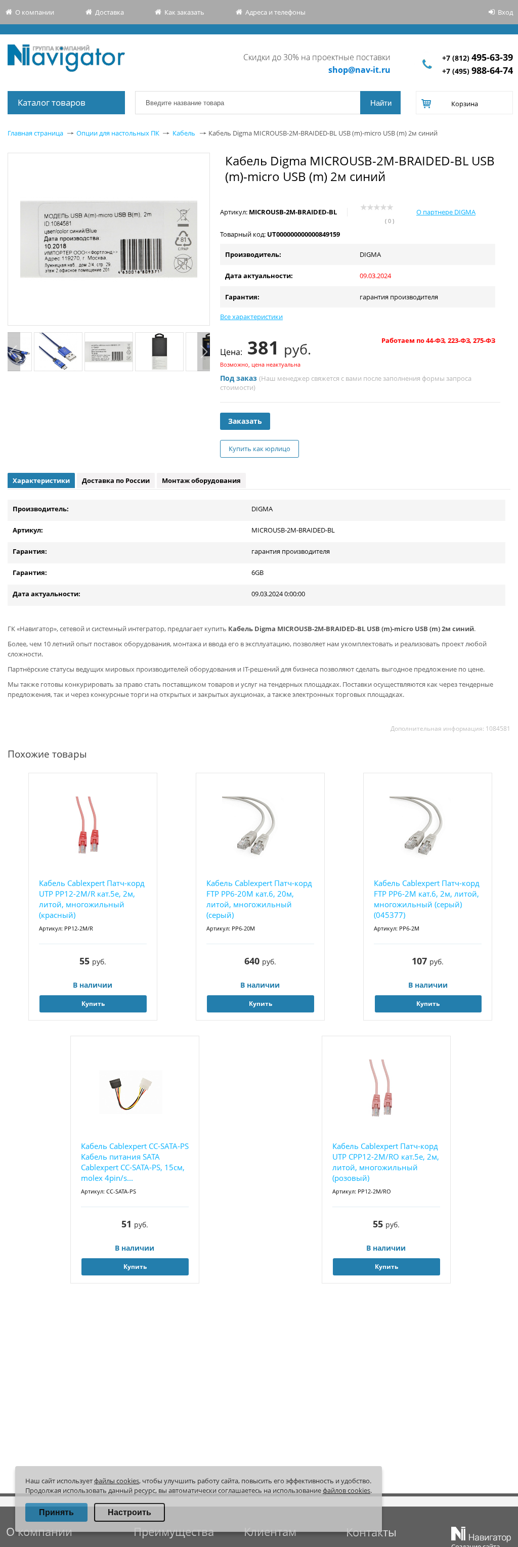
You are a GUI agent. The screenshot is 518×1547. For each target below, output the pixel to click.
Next (203, 351)
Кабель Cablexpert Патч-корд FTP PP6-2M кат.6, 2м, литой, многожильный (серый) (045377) (427, 899)
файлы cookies (116, 1480)
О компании (34, 12)
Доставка (109, 12)
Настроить (129, 1512)
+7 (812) (477, 58)
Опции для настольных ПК (117, 133)
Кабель (183, 133)
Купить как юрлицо (259, 448)
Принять (56, 1512)
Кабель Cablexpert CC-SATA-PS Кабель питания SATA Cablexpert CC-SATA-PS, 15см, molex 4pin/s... (135, 1162)
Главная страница (35, 133)
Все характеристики (251, 316)
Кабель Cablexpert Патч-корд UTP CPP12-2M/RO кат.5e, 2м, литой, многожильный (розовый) (385, 1162)
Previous (14, 351)
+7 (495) (477, 71)
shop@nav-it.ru (359, 69)
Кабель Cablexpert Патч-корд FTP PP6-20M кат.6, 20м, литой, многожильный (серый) (259, 899)
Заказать (245, 421)
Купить (93, 1003)
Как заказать (184, 12)
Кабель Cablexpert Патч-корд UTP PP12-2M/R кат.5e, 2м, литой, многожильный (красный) (92, 899)
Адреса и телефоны (275, 12)
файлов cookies (346, 1490)
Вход (505, 12)
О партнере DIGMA (446, 211)
